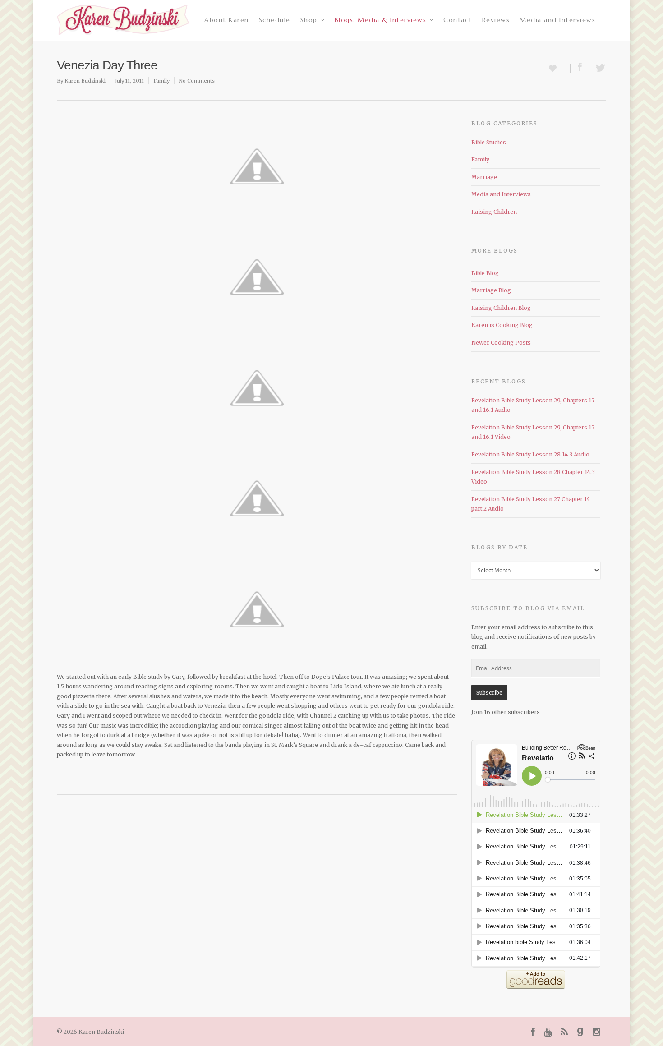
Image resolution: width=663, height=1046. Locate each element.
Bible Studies (488, 142)
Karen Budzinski (85, 81)
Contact (457, 20)
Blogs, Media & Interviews (381, 20)
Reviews (496, 20)
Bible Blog (485, 273)
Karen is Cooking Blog (502, 325)
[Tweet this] (597, 68)
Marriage (484, 177)
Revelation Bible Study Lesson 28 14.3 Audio (530, 454)
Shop (309, 20)
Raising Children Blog (501, 307)
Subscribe (489, 692)
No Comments (197, 81)
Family (161, 81)
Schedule (274, 20)
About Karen (226, 20)
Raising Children (494, 211)
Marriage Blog (491, 290)
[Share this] (580, 68)
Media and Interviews (557, 20)
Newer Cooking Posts (501, 342)
